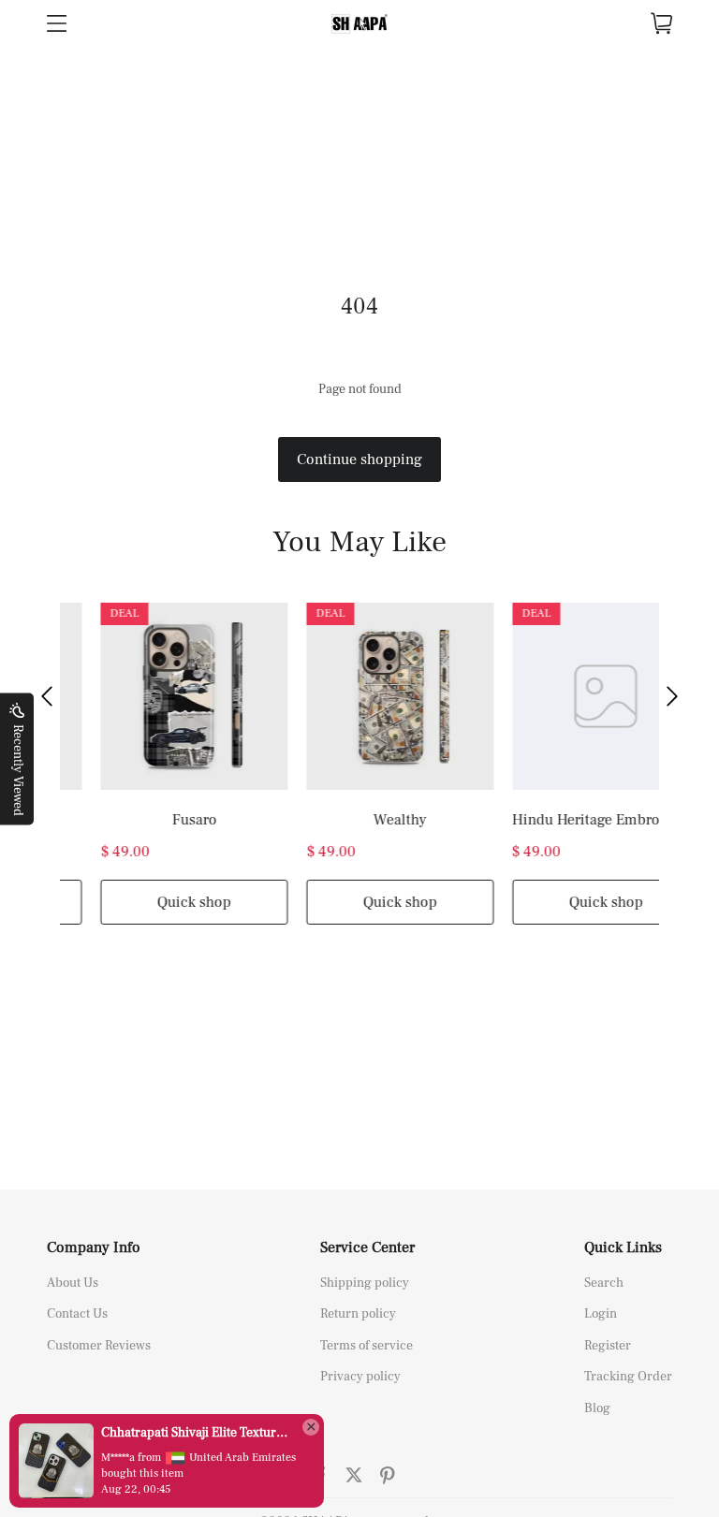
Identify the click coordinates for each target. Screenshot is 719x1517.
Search (604, 1283)
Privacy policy (360, 1376)
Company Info (93, 1247)
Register (607, 1345)
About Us (72, 1283)
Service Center (367, 1247)
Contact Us (77, 1313)
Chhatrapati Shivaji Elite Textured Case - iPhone (196, 1432)
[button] (47, 696)
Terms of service (366, 1345)
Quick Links (623, 1247)
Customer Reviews (99, 1345)
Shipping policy (364, 1283)
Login (600, 1313)
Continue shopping (359, 459)
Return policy (358, 1313)
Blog (597, 1408)
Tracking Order (628, 1376)
